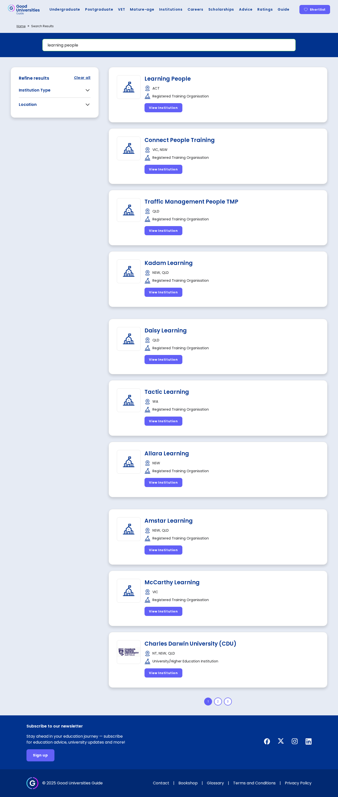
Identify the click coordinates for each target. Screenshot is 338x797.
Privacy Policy (298, 783)
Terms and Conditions (254, 783)
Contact (161, 783)
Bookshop (188, 783)
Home (21, 26)
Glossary (215, 783)
